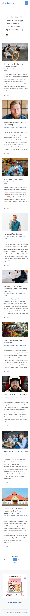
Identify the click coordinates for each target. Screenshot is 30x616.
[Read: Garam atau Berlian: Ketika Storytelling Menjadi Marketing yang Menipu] (15, 276)
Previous (15, 556)
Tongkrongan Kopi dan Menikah (16, 451)
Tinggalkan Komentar (9, 68)
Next (15, 562)
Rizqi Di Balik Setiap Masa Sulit (15, 394)
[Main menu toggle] (26, 3)
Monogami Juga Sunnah (13, 234)
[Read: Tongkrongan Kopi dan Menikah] (15, 439)
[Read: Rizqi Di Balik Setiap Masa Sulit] (15, 383)
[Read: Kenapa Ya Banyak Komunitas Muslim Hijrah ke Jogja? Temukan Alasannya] (15, 496)
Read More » (7, 95)
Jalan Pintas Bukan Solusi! (13, 179)
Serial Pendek (19, 68)
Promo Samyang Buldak (15, 602)
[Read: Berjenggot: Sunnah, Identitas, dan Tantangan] (15, 109)
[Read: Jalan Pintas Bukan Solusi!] (15, 167)
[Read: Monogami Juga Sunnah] (15, 222)
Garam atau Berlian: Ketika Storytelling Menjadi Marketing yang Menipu (15, 289)
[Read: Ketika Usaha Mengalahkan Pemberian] (15, 329)
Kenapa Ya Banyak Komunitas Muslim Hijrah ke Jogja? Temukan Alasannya (15, 511)
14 (25, 559)
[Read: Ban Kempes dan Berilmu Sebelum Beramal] (15, 52)
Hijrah (17, 515)
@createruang (24, 612)
